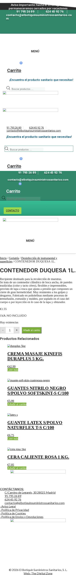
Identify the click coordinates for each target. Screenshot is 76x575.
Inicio (3, 258)
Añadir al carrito (31, 330)
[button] (7, 40)
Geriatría (14, 258)
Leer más (12, 369)
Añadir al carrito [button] (16, 404)
